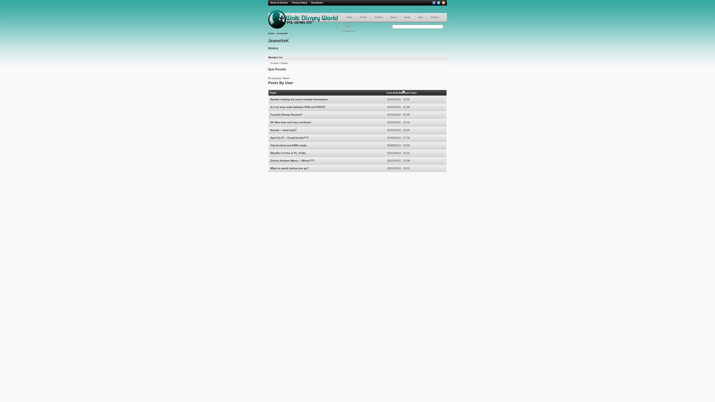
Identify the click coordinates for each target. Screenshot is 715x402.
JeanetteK (282, 33)
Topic (273, 92)
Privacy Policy (299, 3)
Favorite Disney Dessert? (286, 114)
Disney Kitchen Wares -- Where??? (292, 160)
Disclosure (317, 3)
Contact (434, 17)
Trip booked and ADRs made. (288, 145)
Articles (379, 17)
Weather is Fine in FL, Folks (288, 152)
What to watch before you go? (289, 168)
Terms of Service (279, 3)
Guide (407, 17)
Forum (363, 17)
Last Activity (394, 92)
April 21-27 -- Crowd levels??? (289, 137)
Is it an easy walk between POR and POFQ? (297, 107)
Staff (348, 26)
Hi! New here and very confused (290, 122)
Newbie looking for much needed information (299, 99)
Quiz (420, 17)
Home (349, 17)
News (394, 17)
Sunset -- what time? (283, 130)
